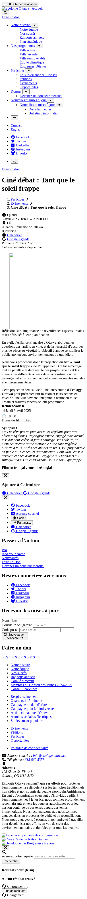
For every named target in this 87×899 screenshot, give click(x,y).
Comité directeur (22, 681)
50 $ (5, 657)
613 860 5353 (34, 760)
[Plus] (34, 25)
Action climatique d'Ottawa (30, 713)
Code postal (10, 630)
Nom (5, 620)
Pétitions (17, 732)
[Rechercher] (5, 13)
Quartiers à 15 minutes (26, 700)
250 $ (22, 657)
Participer (18, 199)
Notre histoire (20, 665)
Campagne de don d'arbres (29, 705)
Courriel (17, 625)
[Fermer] (5, 475)
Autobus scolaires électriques (31, 717)
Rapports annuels (23, 677)
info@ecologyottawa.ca (49, 755)
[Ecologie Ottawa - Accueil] (22, 8)
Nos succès (19, 673)
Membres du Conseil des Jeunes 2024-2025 (41, 685)
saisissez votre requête (17, 856)
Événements (20, 203)
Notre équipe (20, 669)
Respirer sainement (24, 696)
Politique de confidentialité (29, 748)
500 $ (31, 657)
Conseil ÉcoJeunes (24, 689)
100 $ (13, 657)
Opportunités (20, 740)
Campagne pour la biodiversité (32, 709)
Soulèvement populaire (27, 721)
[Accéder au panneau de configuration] (30, 835)
